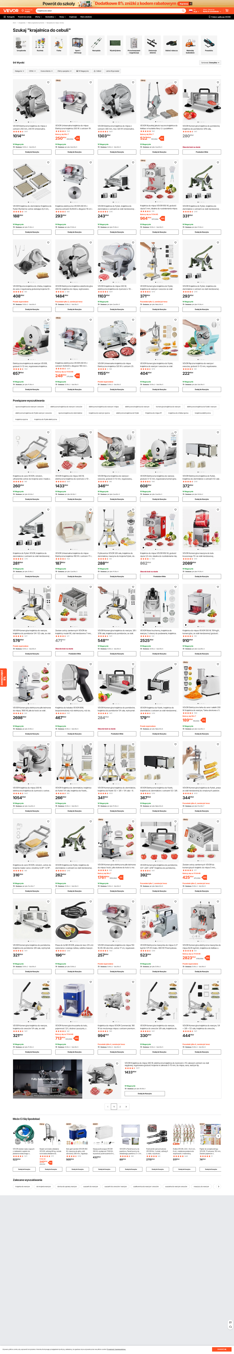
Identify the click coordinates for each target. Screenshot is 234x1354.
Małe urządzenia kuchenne (36, 23)
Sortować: (205, 63)
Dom (14, 23)
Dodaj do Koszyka (32, 152)
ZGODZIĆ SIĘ (221, 1349)
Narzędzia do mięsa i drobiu (55, 23)
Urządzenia (21, 23)
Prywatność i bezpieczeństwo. (116, 1349)
